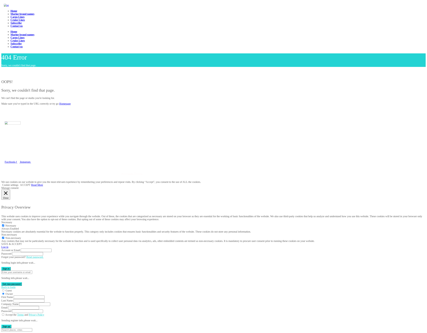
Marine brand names (22, 14)
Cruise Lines (18, 20)
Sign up (6, 326)
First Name (7, 297)
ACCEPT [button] (25, 185)
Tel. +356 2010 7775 (16, 154)
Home (14, 11)
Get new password (12, 284)
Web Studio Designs (131, 173)
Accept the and (24, 314)
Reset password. (35, 257)
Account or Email (10, 250)
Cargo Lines (18, 17)
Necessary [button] (6, 222)
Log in (4, 247)
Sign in (6, 268)
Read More (37, 185)
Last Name (7, 300)
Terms (20, 314)
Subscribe (16, 23)
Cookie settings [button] (10, 185)
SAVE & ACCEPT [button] (11, 244)
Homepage (65, 103)
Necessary (10, 225)
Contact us (17, 26)
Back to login (8, 287)
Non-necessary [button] (9, 234)
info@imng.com (20, 149)
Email (4, 307)
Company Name (10, 304)
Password (6, 253)
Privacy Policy (36, 314)
